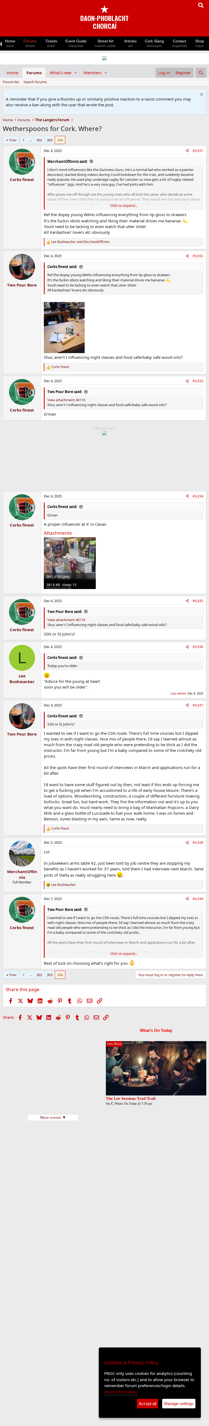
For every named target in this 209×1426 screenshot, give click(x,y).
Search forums (35, 81)
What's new (60, 72)
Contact (179, 43)
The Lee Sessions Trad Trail (130, 1098)
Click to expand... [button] (123, 205)
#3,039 (198, 898)
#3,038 (198, 842)
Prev (13, 140)
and (80, 242)
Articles (130, 43)
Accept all (147, 1403)
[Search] (201, 73)
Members (93, 72)
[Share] (187, 151)
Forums (30, 43)
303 (50, 140)
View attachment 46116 (66, 399)
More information (121, 1391)
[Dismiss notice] (201, 95)
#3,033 (198, 381)
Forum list (11, 81)
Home (10, 43)
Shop (199, 43)
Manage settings (178, 1403)
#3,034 (198, 496)
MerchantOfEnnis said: (67, 161)
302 (39, 140)
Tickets (51, 43)
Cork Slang (154, 43)
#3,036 (198, 646)
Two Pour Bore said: (64, 391)
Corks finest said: (62, 266)
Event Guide (76, 43)
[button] (75, 73)
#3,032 (198, 256)
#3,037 (198, 705)
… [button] (30, 140)
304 (60, 140)
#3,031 (198, 150)
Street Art (105, 43)
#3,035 (198, 601)
